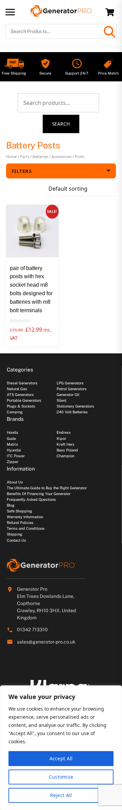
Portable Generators (24, 400)
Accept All (61, 758)
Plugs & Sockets (21, 406)
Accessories (62, 156)
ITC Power (16, 456)
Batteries (40, 156)
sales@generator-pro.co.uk (46, 642)
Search (61, 124)
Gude (11, 438)
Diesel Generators (22, 383)
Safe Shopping (19, 511)
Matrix (12, 444)
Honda (12, 432)
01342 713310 (32, 629)
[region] (61, 747)
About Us (15, 482)
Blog (11, 505)
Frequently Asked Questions (31, 499)
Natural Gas (17, 389)
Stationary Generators (75, 406)
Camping (15, 412)
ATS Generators (20, 395)
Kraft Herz (65, 444)
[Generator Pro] (61, 13)
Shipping (14, 534)
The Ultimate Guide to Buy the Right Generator (47, 488)
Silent (61, 400)
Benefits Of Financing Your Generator (38, 494)
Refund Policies (20, 523)
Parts (24, 156)
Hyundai (14, 450)
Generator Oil (68, 395)
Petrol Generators (72, 389)
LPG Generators (70, 383)
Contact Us (16, 540)
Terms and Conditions (26, 528)
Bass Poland (67, 450)
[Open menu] (10, 12)
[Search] (109, 31)
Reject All (61, 795)
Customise (61, 777)
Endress (64, 432)
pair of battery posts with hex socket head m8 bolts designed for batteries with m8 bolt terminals (31, 289)
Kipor (61, 438)
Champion (65, 456)
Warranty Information (25, 517)
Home (11, 156)
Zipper (12, 462)
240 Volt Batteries (72, 412)
